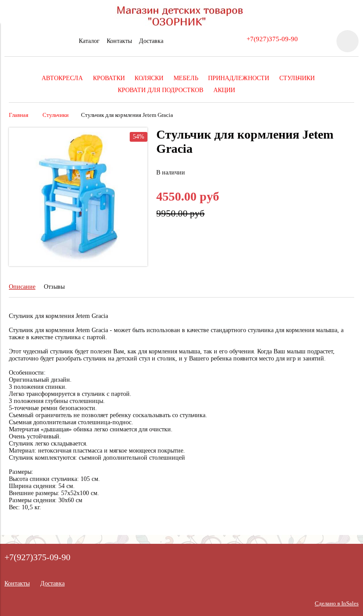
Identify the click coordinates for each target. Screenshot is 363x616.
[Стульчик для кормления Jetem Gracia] (78, 264)
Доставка (151, 41)
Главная (18, 115)
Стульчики (55, 115)
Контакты (119, 41)
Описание (22, 286)
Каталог (89, 41)
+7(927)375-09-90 (272, 39)
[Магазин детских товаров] (181, 26)
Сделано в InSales (337, 604)
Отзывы (54, 286)
